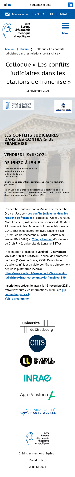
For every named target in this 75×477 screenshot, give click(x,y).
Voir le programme (17, 298)
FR (4, 4)
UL (52, 14)
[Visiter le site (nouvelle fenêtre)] (37, 326)
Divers (24, 49)
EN (9, 4)
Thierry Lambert (42, 239)
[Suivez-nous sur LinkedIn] (70, 4)
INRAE (63, 14)
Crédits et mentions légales (36, 453)
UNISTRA (38, 14)
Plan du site (36, 460)
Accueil (9, 49)
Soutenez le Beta (40, 5)
